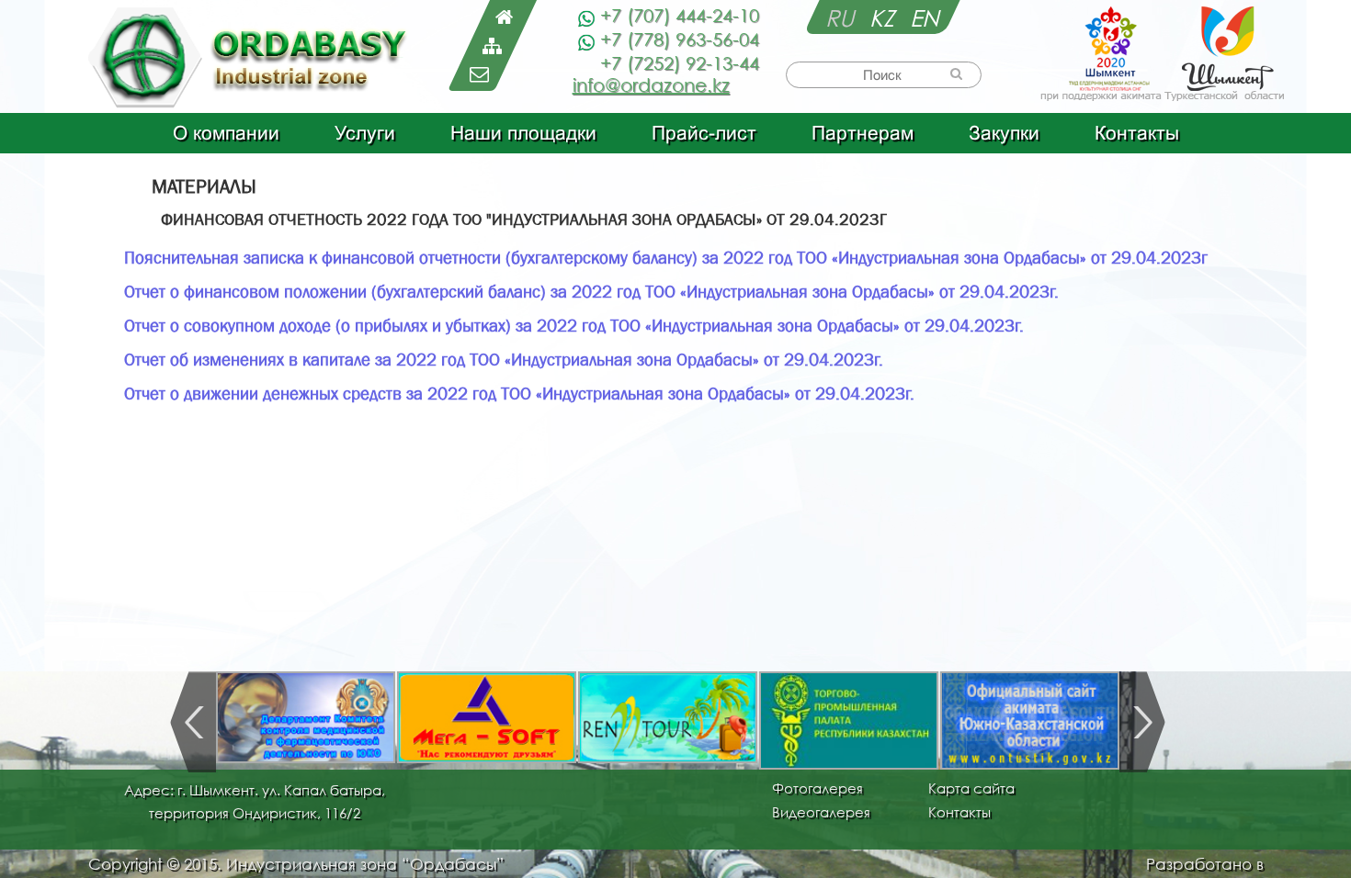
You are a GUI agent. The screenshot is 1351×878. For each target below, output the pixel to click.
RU (842, 17)
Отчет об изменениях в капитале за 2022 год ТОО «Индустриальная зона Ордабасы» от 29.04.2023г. (503, 360)
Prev (193, 721)
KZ (885, 17)
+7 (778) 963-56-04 (679, 39)
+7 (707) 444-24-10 (679, 15)
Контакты (1137, 132)
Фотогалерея (817, 788)
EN (924, 17)
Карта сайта (971, 788)
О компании (226, 132)
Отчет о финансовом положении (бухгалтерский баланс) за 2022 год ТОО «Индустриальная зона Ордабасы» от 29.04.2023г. (591, 292)
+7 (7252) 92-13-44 (679, 62)
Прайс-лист (704, 132)
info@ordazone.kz (651, 85)
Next (1142, 721)
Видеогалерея (821, 812)
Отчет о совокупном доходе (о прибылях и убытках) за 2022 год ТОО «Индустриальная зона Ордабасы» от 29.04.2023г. (574, 326)
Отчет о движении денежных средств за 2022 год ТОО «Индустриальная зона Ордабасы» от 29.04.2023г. (519, 394)
